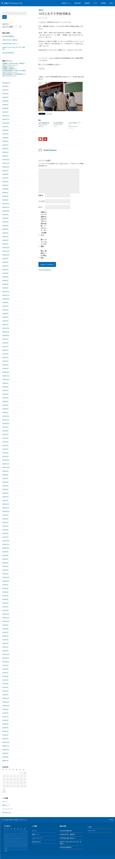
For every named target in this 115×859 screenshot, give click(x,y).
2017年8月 (5, 431)
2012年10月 (5, 621)
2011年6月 (5, 676)
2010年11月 (5, 702)
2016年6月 (5, 482)
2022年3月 (5, 280)
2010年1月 (5, 738)
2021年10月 (5, 299)
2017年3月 (5, 449)
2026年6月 (5, 93)
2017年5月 (5, 442)
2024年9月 (5, 170)
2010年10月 (5, 705)
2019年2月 (5, 365)
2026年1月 (5, 112)
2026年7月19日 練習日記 (9, 40)
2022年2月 (5, 284)
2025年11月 (5, 119)
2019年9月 (5, 339)
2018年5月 (5, 398)
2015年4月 (5, 526)
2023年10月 (5, 211)
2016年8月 (5, 475)
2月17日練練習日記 (43, 123)
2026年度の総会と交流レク (10, 43)
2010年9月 (5, 709)
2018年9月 (5, 383)
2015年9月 (5, 515)
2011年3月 (5, 687)
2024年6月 (5, 181)
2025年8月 (5, 130)
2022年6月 (5, 269)
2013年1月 (5, 610)
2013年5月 (5, 595)
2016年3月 (5, 493)
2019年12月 (5, 328)
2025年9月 (5, 126)
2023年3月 (5, 236)
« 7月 (3, 792)
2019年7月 (5, 346)
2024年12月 (5, 159)
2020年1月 (5, 324)
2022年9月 (5, 258)
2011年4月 (5, 683)
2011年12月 (5, 654)
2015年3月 (5, 530)
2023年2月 (5, 240)
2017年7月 (5, 434)
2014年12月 (5, 541)
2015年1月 (5, 537)
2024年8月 (5, 174)
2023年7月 (5, 222)
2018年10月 (5, 379)
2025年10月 (5, 123)
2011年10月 (5, 661)
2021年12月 (5, 291)
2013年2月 (5, 606)
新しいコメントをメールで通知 (44, 243)
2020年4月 (5, 313)
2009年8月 (5, 757)
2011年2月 (5, 691)
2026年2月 (5, 108)
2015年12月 (5, 504)
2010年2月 (5, 735)
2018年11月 (5, 376)
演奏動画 (87, 3)
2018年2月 (5, 409)
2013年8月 (5, 588)
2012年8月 (5, 628)
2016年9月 (5, 471)
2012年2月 (5, 647)
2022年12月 (5, 247)
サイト (40, 207)
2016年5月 (5, 486)
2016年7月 (5, 478)
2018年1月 (5, 412)
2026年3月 (5, 104)
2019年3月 (5, 361)
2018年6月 (5, 394)
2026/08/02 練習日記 (8, 36)
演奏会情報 (77, 3)
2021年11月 (5, 295)
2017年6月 (5, 438)
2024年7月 (5, 178)
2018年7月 (5, 390)
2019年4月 (5, 357)
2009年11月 (5, 746)
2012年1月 (5, 650)
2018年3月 (5, 405)
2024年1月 (5, 200)
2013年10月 (5, 581)
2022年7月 (5, 266)
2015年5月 (5, 522)
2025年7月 (5, 134)
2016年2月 (5, 497)
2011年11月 (5, 658)
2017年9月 (5, 427)
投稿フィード (6, 805)
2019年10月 (5, 335)
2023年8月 (5, 218)
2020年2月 (5, 321)
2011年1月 (5, 694)
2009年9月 (5, 753)
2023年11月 (5, 207)
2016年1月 (5, 500)
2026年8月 (5, 86)
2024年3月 (5, 192)
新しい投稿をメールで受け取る (44, 254)
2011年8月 (5, 669)
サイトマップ (91, 830)
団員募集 (103, 3)
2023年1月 (5, 244)
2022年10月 (5, 255)
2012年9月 (5, 625)
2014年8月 (5, 555)
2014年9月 (5, 551)
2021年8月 (5, 302)
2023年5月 (5, 229)
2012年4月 (5, 639)
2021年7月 (5, 306)
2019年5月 (5, 354)
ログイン (4, 801)
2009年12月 (5, 742)
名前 (40, 195)
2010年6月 (5, 720)
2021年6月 (5, 310)
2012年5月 (5, 636)
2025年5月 (5, 141)
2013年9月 (5, 584)
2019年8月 (5, 343)
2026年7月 (5, 90)
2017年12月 (5, 416)
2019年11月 (5, 332)
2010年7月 (5, 716)
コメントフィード (7, 809)
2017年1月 (5, 456)
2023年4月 (5, 233)
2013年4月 (5, 599)
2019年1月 (5, 368)
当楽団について (66, 3)
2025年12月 (5, 115)
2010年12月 (5, 698)
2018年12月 (5, 372)
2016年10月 (5, 467)
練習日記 (41, 10)
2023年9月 (5, 214)
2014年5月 (5, 562)
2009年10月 (5, 749)
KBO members (51, 150)
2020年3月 (5, 317)
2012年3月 (5, 643)
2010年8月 (5, 713)
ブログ (95, 3)
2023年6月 (5, 225)
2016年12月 (5, 460)
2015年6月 (5, 519)
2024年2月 (5, 196)
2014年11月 (5, 544)
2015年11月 (5, 508)
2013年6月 (5, 592)
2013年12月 (5, 577)
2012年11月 (5, 617)
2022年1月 (5, 288)
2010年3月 (5, 731)
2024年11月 (5, 163)
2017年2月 (5, 453)
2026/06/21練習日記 (8, 52)
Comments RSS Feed (44, 270)
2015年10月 (5, 511)
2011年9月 (5, 665)
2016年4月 (5, 489)
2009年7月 (5, 760)
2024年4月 (5, 189)
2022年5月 (5, 273)
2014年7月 (5, 559)
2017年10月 (5, 423)
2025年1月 (5, 156)
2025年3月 (5, 148)
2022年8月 (5, 262)
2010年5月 (5, 724)
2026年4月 (5, 101)
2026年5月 (5, 97)
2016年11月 (5, 464)
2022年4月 (5, 277)
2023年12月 (5, 203)
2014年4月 (5, 566)
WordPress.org (6, 812)
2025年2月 (5, 152)
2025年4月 (5, 145)
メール (41, 201)
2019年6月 (5, 350)
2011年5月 (5, 680)
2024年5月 (5, 185)
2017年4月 (5, 445)
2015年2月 (5, 533)
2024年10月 (5, 167)
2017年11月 (5, 420)
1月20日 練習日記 (58, 123)
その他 (111, 3)
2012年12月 (5, 614)
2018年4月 (5, 401)
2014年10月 (5, 548)
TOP (111, 819)
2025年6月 (5, 137)
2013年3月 (5, 603)
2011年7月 (5, 672)
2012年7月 (5, 632)
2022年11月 (5, 251)
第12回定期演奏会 (7, 74)
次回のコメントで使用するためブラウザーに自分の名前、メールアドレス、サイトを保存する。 (44, 223)
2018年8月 (5, 387)
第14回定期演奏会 (7, 70)
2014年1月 (5, 573)
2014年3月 (5, 570)
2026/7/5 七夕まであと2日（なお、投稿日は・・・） (13, 48)
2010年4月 (5, 727)
